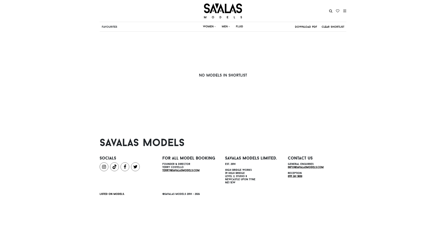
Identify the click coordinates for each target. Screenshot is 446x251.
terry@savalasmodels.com (181, 170)
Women (208, 26)
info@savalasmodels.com (306, 167)
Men (225, 26)
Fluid (239, 26)
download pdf (306, 26)
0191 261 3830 (295, 176)
